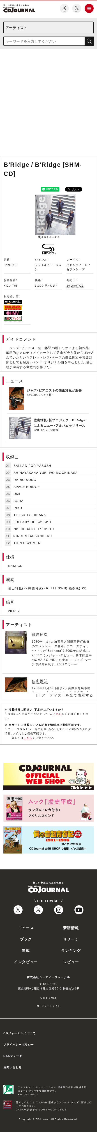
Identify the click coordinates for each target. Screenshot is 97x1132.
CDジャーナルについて (19, 1033)
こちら (57, 714)
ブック (26, 939)
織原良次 (40, 634)
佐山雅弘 (40, 680)
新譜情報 (71, 927)
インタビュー (26, 961)
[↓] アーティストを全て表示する (64, 695)
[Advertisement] (48, 103)
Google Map (48, 997)
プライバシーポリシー (18, 1044)
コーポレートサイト (48, 1005)
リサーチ (71, 939)
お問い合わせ (12, 1067)
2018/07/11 (75, 285)
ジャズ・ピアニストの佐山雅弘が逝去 (54, 390)
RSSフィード (12, 1056)
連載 (26, 950)
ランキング (71, 950)
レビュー (71, 961)
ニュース (26, 927)
